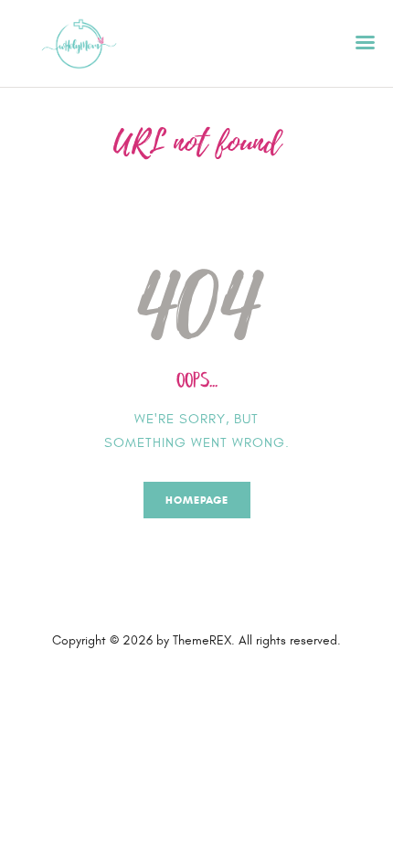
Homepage (196, 499)
